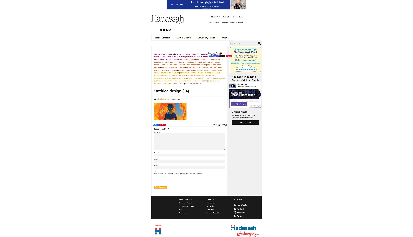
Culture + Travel (185, 197)
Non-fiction (173, 59)
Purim (175, 75)
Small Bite (190, 62)
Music (172, 56)
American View (160, 48)
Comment (157, 126)
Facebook (240, 203)
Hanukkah (158, 75)
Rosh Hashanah (185, 75)
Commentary (166, 67)
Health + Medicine (178, 72)
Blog (181, 204)
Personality (204, 48)
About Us (210, 194)
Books (217, 56)
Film (217, 53)
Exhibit (203, 53)
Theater (210, 56)
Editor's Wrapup (160, 70)
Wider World (202, 51)
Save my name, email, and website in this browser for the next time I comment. (178, 168)
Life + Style (179, 48)
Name (156, 147)
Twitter (239, 210)
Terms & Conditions (214, 207)
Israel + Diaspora (185, 194)
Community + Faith (186, 200)
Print (218, 47)
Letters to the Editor (195, 70)
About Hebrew (202, 64)
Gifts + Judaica (202, 62)
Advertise (210, 204)
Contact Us (210, 197)
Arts (187, 53)
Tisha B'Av (212, 75)
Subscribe (210, 200)
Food (209, 59)
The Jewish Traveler (169, 64)
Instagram (240, 207)
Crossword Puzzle (198, 59)
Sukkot (204, 75)
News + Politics (192, 48)
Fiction (165, 59)
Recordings (191, 56)
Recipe (182, 62)
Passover (167, 75)
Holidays (220, 72)
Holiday (213, 62)
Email (210, 47)
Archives (182, 207)
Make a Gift (238, 194)
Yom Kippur (167, 78)
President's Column (162, 72)
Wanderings (191, 64)
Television (202, 56)
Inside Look (181, 70)
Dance (192, 53)
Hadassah (216, 67)
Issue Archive (178, 78)
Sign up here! (245, 117)
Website (156, 159)
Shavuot (196, 75)
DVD (197, 53)
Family (200, 67)
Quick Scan (210, 72)
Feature (171, 48)
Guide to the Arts (161, 56)
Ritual (194, 67)
